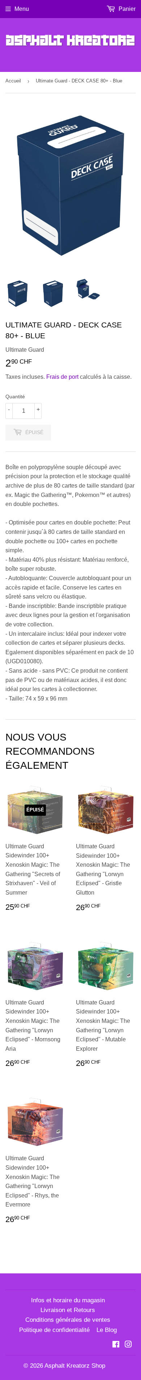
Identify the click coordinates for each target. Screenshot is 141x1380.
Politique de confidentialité (54, 1330)
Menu (21, 9)
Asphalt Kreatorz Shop (74, 1365)
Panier (126, 9)
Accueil (13, 80)
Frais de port (62, 377)
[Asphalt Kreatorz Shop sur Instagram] (128, 1345)
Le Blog (107, 1330)
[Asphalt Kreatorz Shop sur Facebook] (116, 1345)
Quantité (15, 396)
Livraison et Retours (67, 1310)
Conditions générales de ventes (67, 1319)
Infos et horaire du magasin (68, 1300)
